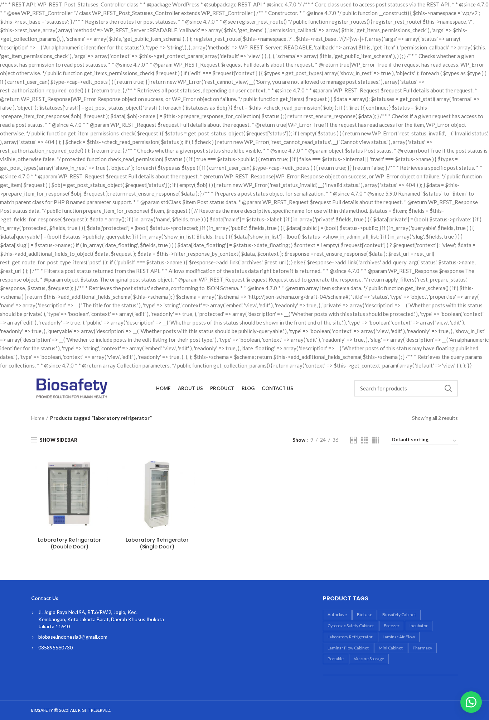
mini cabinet (391, 648)
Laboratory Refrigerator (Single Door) (157, 543)
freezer (392, 625)
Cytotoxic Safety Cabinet (351, 625)
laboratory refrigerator (350, 636)
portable (336, 658)
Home (37, 418)
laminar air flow (399, 636)
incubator (419, 625)
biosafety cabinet (399, 614)
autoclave (337, 614)
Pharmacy (422, 648)
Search (448, 388)
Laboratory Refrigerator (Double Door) (69, 543)
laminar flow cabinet (348, 648)
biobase (364, 614)
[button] (471, 702)
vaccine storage (369, 658)
